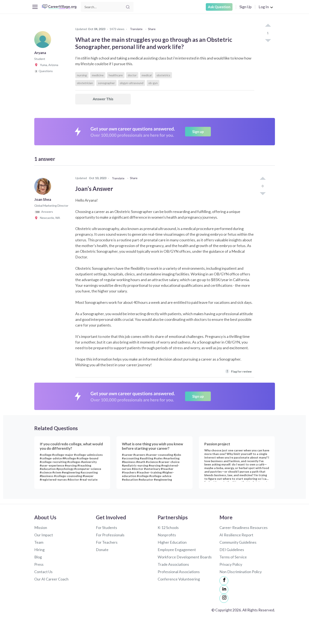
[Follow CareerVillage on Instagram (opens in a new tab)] (223, 598)
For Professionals (110, 535)
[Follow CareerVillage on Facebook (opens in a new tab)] (223, 580)
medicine (98, 75)
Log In (264, 6)
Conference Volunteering (179, 579)
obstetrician (85, 83)
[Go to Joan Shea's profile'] (43, 187)
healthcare (116, 75)
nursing (82, 75)
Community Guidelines (237, 542)
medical (147, 75)
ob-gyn (153, 83)
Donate (102, 549)
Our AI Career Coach (51, 579)
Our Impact (43, 535)
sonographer (106, 83)
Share (152, 29)
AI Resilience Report (236, 535)
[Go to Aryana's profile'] (43, 40)
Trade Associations (173, 564)
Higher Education (172, 542)
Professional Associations (179, 571)
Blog (38, 557)
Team (38, 542)
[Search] (128, 7)
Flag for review (239, 371)
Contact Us (43, 571)
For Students (106, 527)
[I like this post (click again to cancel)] (268, 26)
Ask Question (219, 7)
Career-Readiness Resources (243, 527)
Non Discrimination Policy (240, 571)
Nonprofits (167, 535)
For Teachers (107, 542)
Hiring (39, 549)
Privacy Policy (230, 564)
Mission (40, 527)
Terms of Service (233, 557)
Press (39, 564)
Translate (136, 29)
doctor (132, 75)
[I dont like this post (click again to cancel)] (268, 40)
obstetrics (163, 75)
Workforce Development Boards (185, 557)
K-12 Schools (168, 527)
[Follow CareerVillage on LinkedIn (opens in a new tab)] (223, 589)
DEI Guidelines (231, 549)
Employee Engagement (177, 549)
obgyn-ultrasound (131, 83)
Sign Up (245, 6)
